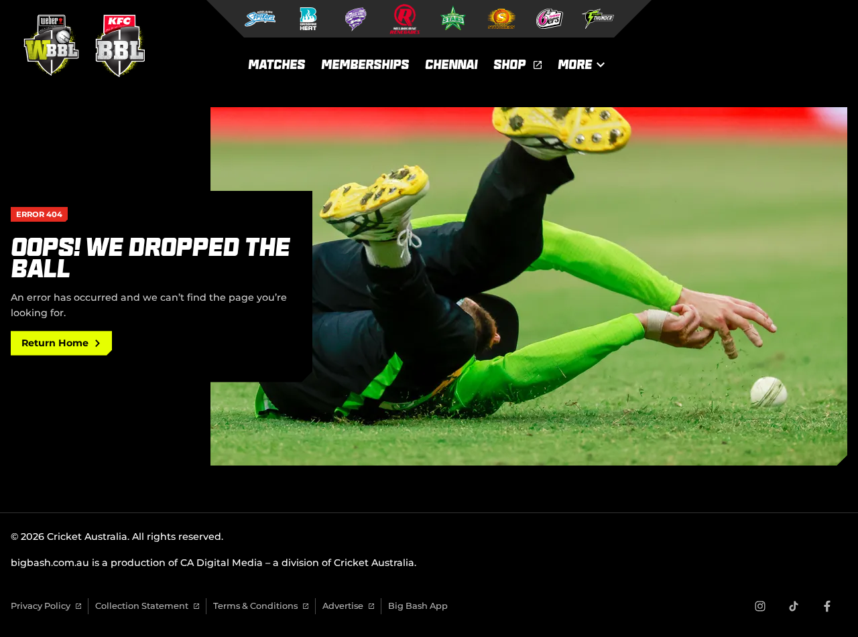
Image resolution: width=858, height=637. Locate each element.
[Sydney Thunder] (598, 19)
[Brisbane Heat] (308, 19)
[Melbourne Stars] (453, 19)
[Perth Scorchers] (501, 19)
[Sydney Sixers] (550, 19)
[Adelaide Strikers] (260, 19)
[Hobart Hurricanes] (357, 19)
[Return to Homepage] (80, 45)
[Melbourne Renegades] (405, 19)
